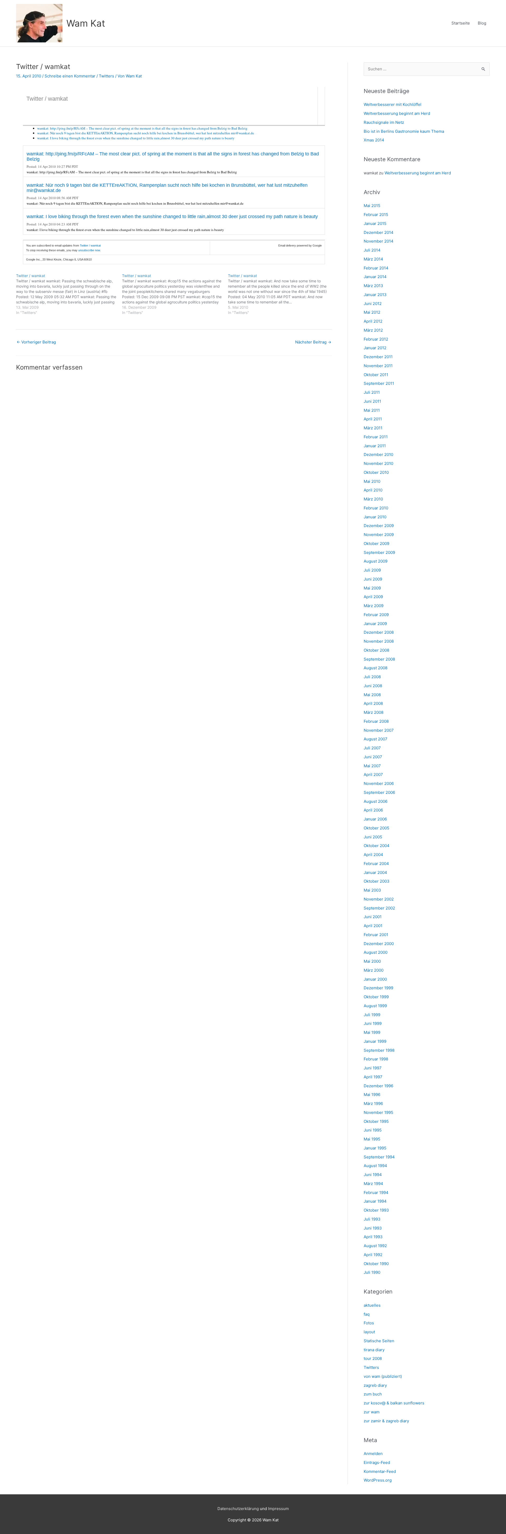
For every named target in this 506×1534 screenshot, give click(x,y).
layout (369, 1331)
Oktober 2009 (376, 543)
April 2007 (373, 774)
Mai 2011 (372, 410)
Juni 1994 (373, 1174)
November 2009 (379, 534)
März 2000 (373, 970)
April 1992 (373, 1254)
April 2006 (373, 810)
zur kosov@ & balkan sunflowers (394, 1402)
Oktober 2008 (376, 650)
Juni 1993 (373, 1228)
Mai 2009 (372, 588)
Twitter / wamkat (47, 98)
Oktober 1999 (376, 996)
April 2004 (373, 854)
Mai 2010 (372, 481)
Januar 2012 (375, 347)
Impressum (278, 1508)
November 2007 (379, 730)
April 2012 (373, 321)
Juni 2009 (373, 579)
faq (366, 1314)
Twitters (106, 75)
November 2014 (378, 241)
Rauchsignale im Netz (384, 122)
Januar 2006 (375, 819)
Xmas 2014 (374, 139)
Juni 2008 (373, 685)
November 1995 (378, 1112)
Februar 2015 (376, 214)
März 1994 (373, 1183)
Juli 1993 (372, 1219)
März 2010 (373, 499)
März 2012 (373, 330)
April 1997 (373, 1076)
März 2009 (373, 605)
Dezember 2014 (378, 232)
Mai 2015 (372, 205)
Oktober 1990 (376, 1263)
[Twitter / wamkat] (69, 294)
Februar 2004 (376, 863)
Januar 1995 (375, 1147)
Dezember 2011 (378, 356)
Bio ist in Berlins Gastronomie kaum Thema (404, 131)
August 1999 (375, 1005)
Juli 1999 (372, 1014)
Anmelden (373, 1453)
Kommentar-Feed (380, 1471)
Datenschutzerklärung (238, 1508)
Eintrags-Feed (377, 1462)
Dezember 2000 (379, 943)
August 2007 (375, 738)
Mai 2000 (372, 961)
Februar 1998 (376, 1058)
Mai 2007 (372, 765)
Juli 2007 (372, 747)
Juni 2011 (372, 401)
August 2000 (375, 952)
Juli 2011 (372, 392)
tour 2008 (373, 1358)
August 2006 (375, 801)
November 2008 (379, 641)
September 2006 (379, 792)
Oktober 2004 (377, 845)
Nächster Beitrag (313, 342)
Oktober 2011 (376, 374)
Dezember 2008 (379, 632)
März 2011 (373, 427)
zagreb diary (375, 1385)
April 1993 (373, 1236)
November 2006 (379, 783)
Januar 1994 (375, 1201)
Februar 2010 (376, 507)
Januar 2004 (375, 872)
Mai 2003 (372, 890)
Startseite (460, 23)
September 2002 (379, 908)
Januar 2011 (375, 445)
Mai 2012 (372, 312)
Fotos (369, 1322)
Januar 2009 (375, 623)
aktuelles (372, 1305)
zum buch (373, 1394)
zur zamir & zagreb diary (386, 1420)
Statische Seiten (379, 1340)
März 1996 (373, 1103)
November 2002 (379, 899)
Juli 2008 (372, 676)
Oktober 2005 (376, 827)
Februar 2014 (376, 268)
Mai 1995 (372, 1139)
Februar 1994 (376, 1192)
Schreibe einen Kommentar (70, 75)
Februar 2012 (376, 339)
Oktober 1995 (376, 1121)
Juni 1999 (373, 1023)
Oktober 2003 (377, 881)
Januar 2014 (375, 276)
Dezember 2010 (378, 454)
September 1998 (379, 1050)
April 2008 (373, 703)
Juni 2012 (373, 303)
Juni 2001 (373, 916)
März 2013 (373, 285)
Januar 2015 (375, 223)
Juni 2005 (373, 836)
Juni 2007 (373, 756)
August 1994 (375, 1165)
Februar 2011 (376, 436)
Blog (482, 23)
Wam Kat (85, 23)
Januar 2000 (375, 979)
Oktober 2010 (376, 472)
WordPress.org (378, 1480)
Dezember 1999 (378, 987)
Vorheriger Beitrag (36, 342)
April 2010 (373, 490)
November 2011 (378, 365)
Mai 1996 (372, 1094)
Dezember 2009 (379, 525)
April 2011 (373, 418)
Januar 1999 (375, 1041)
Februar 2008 (376, 721)
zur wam (372, 1411)
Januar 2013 (375, 294)
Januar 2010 (375, 516)
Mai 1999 (372, 1032)
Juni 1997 (373, 1067)
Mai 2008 (372, 694)
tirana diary (374, 1349)
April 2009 (373, 596)
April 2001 (373, 925)
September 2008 (379, 659)
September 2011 (379, 383)
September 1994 (379, 1156)
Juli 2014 (372, 250)
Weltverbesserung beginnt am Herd (397, 113)
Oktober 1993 (376, 1210)
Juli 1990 (372, 1272)
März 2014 (373, 259)
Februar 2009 (376, 614)
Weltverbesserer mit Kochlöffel (392, 104)
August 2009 (375, 561)
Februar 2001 (376, 934)
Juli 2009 (372, 570)
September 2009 (379, 552)
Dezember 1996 (378, 1085)
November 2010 (378, 463)
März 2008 (373, 712)
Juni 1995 (373, 1130)
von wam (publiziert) (383, 1376)
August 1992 (375, 1245)
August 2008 (375, 667)
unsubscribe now (89, 250)
